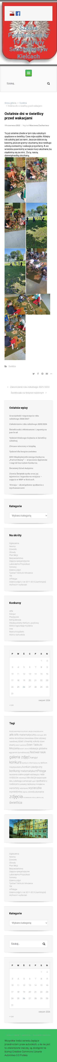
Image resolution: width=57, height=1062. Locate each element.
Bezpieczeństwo (16, 558)
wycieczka (34, 788)
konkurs (15, 762)
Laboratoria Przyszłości (19, 564)
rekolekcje (22, 778)
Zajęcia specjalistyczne (19, 561)
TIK (10, 576)
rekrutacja (31, 777)
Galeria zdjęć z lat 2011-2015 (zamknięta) (27, 582)
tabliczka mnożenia (36, 784)
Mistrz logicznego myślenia (21, 626)
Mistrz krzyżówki (16, 632)
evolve (9, 1035)
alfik (11, 734)
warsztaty (14, 788)
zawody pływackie (36, 792)
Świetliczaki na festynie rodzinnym (27, 393)
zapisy (25, 792)
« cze (11, 705)
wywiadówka (15, 791)
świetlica (15, 802)
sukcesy (23, 784)
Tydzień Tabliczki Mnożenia (21, 573)
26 (24, 687)
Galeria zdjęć (15, 570)
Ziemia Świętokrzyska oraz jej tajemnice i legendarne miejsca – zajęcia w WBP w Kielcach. (25, 477)
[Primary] (28, 73)
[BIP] (12, 13)
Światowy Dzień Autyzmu (21, 468)
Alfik (11, 611)
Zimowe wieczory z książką (22, 446)
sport (34, 781)
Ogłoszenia (14, 543)
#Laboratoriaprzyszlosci (18, 731)
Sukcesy (12, 567)
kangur (34, 757)
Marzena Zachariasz (39, 125)
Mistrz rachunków (17, 635)
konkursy (14, 770)
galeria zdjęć (19, 757)
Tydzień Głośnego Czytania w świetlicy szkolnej (27, 439)
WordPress (46, 1035)
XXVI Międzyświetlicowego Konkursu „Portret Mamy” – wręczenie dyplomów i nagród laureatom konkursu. (28, 460)
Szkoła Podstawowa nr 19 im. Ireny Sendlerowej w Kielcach (28, 42)
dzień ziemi (24, 749)
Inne (11, 629)
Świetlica (23, 103)
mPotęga (13, 579)
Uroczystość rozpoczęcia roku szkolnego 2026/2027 (24, 417)
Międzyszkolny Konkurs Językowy (24, 623)
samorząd (26, 781)
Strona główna (10, 103)
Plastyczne (14, 617)
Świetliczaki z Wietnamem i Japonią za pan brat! (28, 431)
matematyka (28, 771)
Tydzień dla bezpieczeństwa (22, 451)
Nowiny (12, 546)
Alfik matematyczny (25, 734)
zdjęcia (16, 796)
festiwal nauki (38, 752)
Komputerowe (15, 620)
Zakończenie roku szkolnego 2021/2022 (29, 387)
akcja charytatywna (36, 731)
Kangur (12, 614)
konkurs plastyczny (32, 766)
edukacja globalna (38, 748)
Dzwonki (13, 549)
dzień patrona (21, 745)
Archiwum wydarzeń (18, 585)
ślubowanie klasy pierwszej (33, 798)
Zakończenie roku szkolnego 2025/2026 (28, 424)
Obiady (12, 552)
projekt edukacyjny (32, 774)
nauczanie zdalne (16, 774)
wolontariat (24, 788)
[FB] (18, 13)
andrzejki (39, 735)
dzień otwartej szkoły (28, 741)
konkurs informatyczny (31, 763)
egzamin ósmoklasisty (19, 752)
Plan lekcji (13, 555)
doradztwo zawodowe (24, 738)
